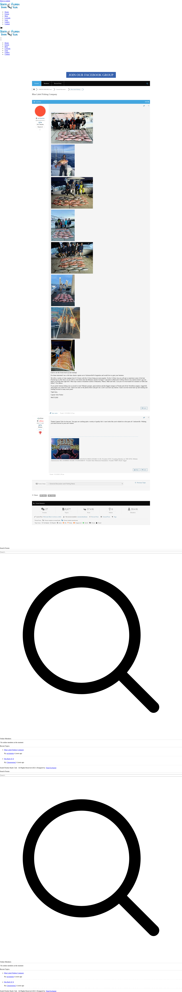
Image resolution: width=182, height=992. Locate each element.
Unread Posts (106, 517)
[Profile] (39, 122)
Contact (7, 24)
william (41, 421)
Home (7, 12)
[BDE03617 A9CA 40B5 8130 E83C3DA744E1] (72, 208)
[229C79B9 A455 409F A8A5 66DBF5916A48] (72, 273)
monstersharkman (82, 517)
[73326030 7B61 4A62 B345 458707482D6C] (72, 143)
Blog (6, 16)
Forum (7, 14)
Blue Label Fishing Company (14, 750)
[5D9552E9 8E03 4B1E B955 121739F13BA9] (65, 338)
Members (46, 83)
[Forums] (34, 89)
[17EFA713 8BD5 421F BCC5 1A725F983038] (63, 306)
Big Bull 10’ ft (9, 759)
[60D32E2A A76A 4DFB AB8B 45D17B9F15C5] (63, 176)
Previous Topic (141, 482)
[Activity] (41, 122)
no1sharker (41, 118)
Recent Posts (57, 83)
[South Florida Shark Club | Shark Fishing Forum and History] (10, 8)
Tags (115, 517)
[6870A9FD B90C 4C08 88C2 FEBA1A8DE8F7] (63, 241)
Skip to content (5, 1)
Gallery (7, 22)
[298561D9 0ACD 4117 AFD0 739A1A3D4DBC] (63, 371)
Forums (37, 83)
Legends (7, 18)
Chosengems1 (11, 762)
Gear (6, 20)
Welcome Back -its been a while (52, 517)
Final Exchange (51, 768)
